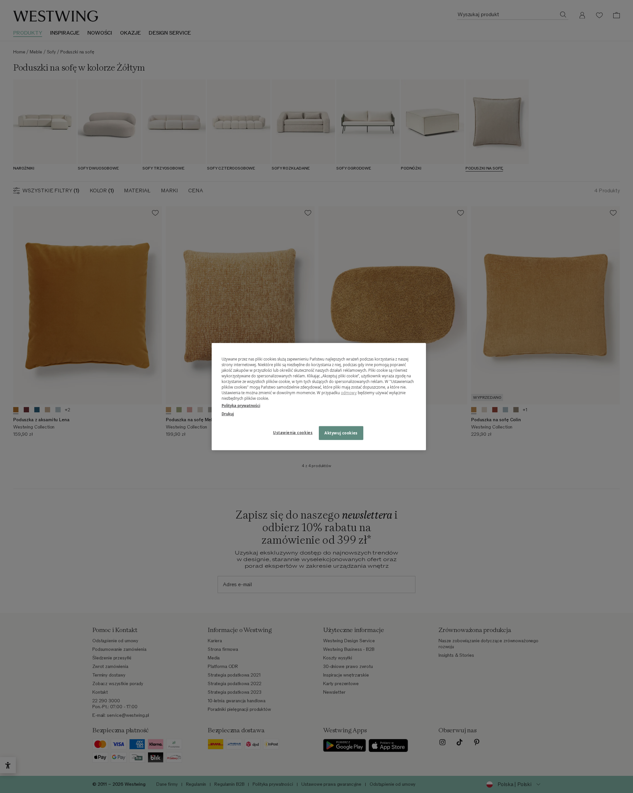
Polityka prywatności (241, 405)
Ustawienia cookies (293, 432)
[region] (319, 396)
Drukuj (228, 413)
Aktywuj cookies (341, 432)
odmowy (349, 392)
